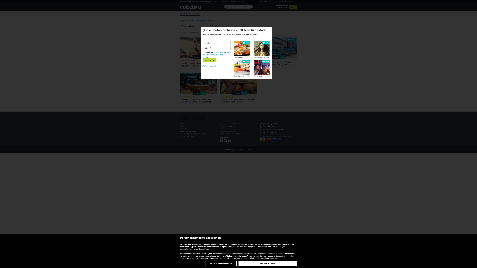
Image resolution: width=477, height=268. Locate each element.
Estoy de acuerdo (267, 263)
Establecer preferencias (221, 263)
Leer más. (274, 258)
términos (217, 52)
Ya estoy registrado (210, 66)
